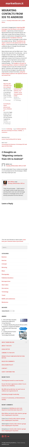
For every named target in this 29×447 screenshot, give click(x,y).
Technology (9, 129)
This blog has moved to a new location (12, 380)
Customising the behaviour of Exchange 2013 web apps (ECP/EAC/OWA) (14, 144)
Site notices (5, 288)
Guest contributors (8, 372)
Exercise (4, 260)
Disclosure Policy (7, 365)
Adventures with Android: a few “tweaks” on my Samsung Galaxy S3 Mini (18, 92)
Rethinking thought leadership (10, 394)
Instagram (5, 437)
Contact (4, 368)
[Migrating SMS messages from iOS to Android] (8, 92)
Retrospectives (6, 281)
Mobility (20, 130)
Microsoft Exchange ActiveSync (10, 130)
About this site (6, 345)
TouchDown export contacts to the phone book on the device (13, 42)
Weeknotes (5, 302)
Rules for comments (8, 361)
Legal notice (6, 349)
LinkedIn (3, 437)
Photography (5, 274)
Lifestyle (4, 264)
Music (3, 271)
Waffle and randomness (8, 299)
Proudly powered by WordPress (9, 442)
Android (19, 129)
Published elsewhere (7, 278)
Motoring (4, 267)
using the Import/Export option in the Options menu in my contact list (14, 73)
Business (4, 257)
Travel (3, 295)
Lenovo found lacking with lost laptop (11, 138)
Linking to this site (8, 352)
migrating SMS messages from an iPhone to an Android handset (13, 29)
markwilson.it (14, 3)
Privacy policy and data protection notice (13, 357)
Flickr (8, 437)
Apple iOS (23, 129)
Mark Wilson (11, 181)
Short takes (5, 285)
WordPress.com (5, 444)
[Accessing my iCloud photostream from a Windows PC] (8, 114)
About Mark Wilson (8, 342)
